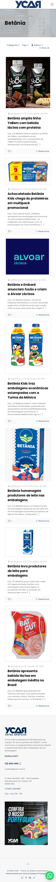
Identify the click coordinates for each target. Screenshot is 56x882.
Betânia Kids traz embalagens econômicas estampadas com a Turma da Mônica (28, 390)
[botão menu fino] (52, 4)
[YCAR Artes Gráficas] (28, 4)
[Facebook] (26, 877)
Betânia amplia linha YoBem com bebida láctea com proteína (24, 123)
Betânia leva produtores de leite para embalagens (27, 571)
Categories (12, 45)
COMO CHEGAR (13, 788)
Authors (37, 45)
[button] (49, 875)
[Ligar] (33, 877)
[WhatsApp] (22, 877)
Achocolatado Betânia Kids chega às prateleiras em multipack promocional (28, 201)
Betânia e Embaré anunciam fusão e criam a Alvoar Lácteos (27, 289)
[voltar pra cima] (28, 864)
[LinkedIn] (29, 877)
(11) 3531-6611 (12, 763)
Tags (24, 45)
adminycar (16, 113)
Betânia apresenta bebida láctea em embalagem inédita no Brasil (26, 678)
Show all (45, 48)
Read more (43, 151)
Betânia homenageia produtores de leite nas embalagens (26, 495)
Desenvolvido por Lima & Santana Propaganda (28, 873)
